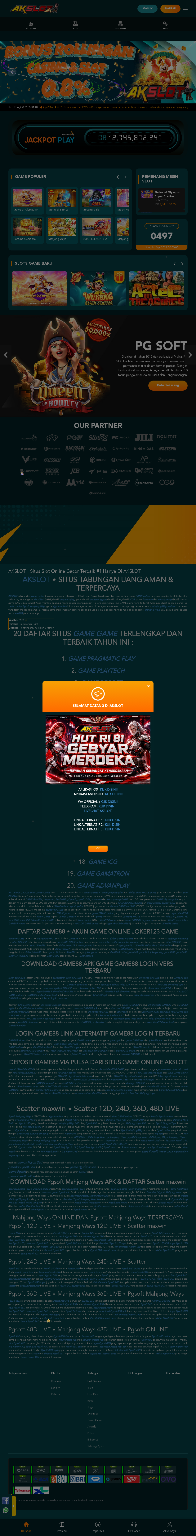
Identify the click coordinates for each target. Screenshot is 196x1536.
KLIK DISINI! (109, 789)
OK (98, 848)
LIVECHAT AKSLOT (98, 811)
